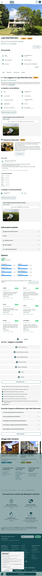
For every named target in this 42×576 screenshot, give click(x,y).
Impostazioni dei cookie (35, 551)
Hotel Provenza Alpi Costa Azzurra (7, 475)
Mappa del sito (34, 556)
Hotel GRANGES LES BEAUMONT (18, 475)
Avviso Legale (34, 547)
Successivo (24, 339)
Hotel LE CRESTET (18, 479)
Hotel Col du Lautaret (32, 474)
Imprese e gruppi (24, 554)
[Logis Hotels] (12, 2)
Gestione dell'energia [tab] (22, 347)
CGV (32, 553)
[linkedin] (26, 561)
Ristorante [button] (9, 72)
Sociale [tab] (22, 372)
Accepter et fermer (18, 570)
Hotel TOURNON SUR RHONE (20, 473)
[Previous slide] (3, 147)
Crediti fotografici (34, 558)
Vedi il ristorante (19, 153)
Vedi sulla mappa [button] (20, 41)
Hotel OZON (17, 476)
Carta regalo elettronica (25, 552)
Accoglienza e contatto (9, 240)
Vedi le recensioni (13, 43)
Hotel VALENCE (18, 478)
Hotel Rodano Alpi (6, 471)
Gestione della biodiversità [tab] (22, 357)
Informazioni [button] (16, 72)
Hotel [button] (3, 72)
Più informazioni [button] (12, 84)
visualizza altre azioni (20, 381)
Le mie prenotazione (14, 547)
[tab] (19, 34)
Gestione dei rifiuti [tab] (22, 362)
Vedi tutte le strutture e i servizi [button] (9, 112)
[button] (2, 574)
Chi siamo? (23, 547)
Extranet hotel (23, 549)
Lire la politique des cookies (6, 566)
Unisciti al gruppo (24, 550)
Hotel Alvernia (5, 473)
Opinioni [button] (23, 72)
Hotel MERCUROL (18, 471)
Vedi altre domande (20, 434)
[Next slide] (12, 147)
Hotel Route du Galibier (32, 475)
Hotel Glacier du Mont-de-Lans (33, 473)
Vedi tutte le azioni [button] (5, 404)
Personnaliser (6, 570)
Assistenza (33, 555)
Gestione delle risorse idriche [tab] (22, 352)
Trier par (30, 280)
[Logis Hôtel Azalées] (10, 447)
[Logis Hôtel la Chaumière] (29, 447)
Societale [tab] (22, 377)
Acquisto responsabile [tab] (22, 367)
